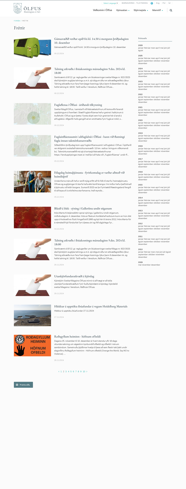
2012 (140, 224)
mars (153, 48)
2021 (140, 107)
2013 (140, 211)
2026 (140, 45)
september (148, 61)
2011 (140, 237)
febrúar (147, 48)
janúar (141, 48)
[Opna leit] (169, 10)
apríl (158, 48)
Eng (158, 3)
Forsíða (17, 21)
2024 (140, 69)
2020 (140, 120)
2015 (140, 185)
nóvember (165, 61)
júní (165, 48)
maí (162, 48)
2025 (140, 56)
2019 (140, 133)
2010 (140, 250)
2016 (140, 172)
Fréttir (25, 21)
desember (142, 64)
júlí (168, 48)
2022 (140, 95)
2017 (140, 159)
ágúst (140, 51)
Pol (164, 3)
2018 (140, 146)
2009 (140, 262)
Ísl (169, 3)
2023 (140, 82)
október (157, 61)
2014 (140, 198)
